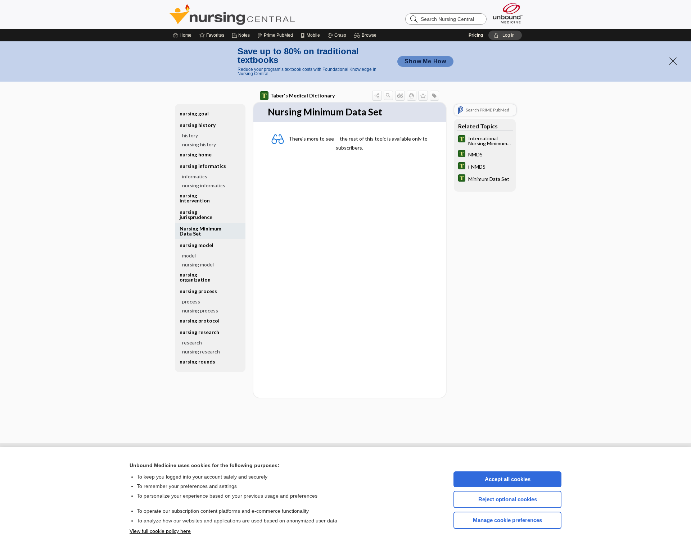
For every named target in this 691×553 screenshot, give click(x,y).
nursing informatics (203, 185)
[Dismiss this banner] (673, 61)
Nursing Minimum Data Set (200, 231)
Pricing (476, 35)
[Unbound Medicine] (508, 13)
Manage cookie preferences (507, 520)
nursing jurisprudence (196, 214)
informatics (194, 176)
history (190, 135)
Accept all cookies (507, 479)
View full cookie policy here (160, 531)
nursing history (199, 144)
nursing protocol (200, 320)
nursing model (198, 264)
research (192, 342)
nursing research (201, 351)
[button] (366, 35)
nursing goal (194, 113)
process (191, 301)
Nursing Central (259, 14)
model (189, 255)
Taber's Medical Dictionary (302, 95)
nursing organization (195, 277)
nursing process (200, 310)
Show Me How (425, 61)
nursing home (196, 154)
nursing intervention (195, 198)
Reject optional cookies (507, 499)
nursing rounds (197, 361)
